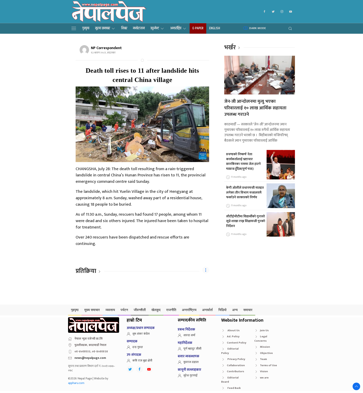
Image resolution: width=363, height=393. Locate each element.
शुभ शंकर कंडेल (141, 333)
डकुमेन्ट (154, 28)
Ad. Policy (233, 336)
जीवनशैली (140, 310)
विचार (124, 28)
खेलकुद (156, 310)
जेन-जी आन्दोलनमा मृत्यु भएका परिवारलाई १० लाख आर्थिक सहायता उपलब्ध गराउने (255, 108)
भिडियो (222, 310)
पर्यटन (124, 310)
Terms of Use (268, 365)
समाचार (247, 310)
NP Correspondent (106, 48)
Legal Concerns (260, 338)
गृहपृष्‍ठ (85, 28)
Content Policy (236, 342)
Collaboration (236, 365)
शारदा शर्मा (189, 335)
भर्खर (230, 47)
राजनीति (171, 310)
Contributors (235, 371)
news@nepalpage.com (90, 358)
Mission (265, 346)
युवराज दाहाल (191, 362)
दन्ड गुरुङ (137, 347)
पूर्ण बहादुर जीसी (192, 348)
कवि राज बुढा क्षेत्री (142, 360)
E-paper (197, 28)
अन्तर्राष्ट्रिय (175, 28)
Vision (264, 371)
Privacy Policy (236, 359)
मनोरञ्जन (139, 28)
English (214, 28)
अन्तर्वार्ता (207, 310)
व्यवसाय (110, 310)
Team (263, 359)
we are (264, 377)
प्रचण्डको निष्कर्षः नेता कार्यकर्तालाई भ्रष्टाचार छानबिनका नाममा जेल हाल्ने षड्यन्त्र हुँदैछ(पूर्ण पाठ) (243, 161)
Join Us (264, 330)
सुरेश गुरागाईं (190, 375)
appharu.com (76, 383)
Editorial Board (230, 379)
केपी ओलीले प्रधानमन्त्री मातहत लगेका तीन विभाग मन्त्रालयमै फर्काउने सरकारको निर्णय (245, 192)
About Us (233, 330)
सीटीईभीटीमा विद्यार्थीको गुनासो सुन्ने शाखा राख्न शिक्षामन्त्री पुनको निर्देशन (245, 221)
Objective (266, 353)
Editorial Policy (230, 350)
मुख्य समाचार (102, 28)
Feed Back (234, 388)
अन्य (235, 310)
